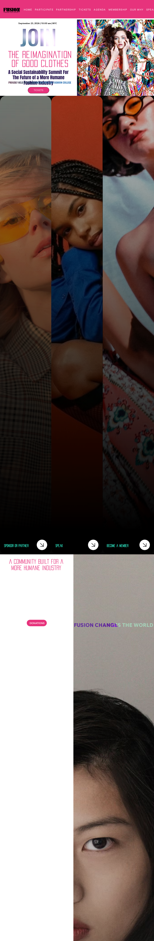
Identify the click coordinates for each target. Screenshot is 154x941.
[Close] (42, 545)
